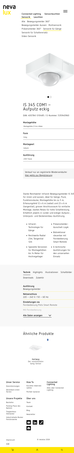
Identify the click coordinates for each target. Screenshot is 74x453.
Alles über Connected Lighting (55, 389)
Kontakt (29, 406)
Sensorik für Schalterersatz (35, 32)
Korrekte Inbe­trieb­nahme (34, 387)
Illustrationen (51, 272)
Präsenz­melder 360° (31, 28)
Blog (28, 410)
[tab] (26, 272)
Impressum (10, 440)
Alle (23, 21)
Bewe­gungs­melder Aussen (34, 25)
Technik (26, 272)
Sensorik (26, 17)
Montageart (28, 144)
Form (25, 133)
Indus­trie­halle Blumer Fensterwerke (14, 418)
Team (28, 402)
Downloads (28, 277)
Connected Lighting (31, 14)
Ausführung (28, 155)
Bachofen (10, 402)
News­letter (30, 414)
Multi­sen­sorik (55, 25)
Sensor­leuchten (52, 14)
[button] (48, 97)
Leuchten (38, 17)
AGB (7, 444)
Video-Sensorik (29, 36)
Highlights (38, 272)
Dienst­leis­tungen (13, 386)
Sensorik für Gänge (52, 28)
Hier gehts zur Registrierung (38, 175)
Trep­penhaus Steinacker (11, 413)
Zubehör (40, 277)
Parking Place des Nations (13, 407)
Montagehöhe (29, 122)
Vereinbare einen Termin (13, 391)
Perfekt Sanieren (33, 392)
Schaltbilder (66, 272)
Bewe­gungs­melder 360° (38, 21)
